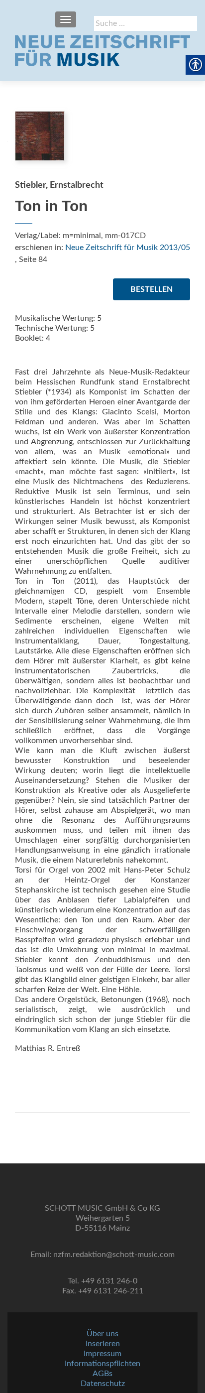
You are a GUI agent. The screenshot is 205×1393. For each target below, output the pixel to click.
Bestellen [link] (151, 289)
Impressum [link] (102, 1354)
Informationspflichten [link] (102, 1364)
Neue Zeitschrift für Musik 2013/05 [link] (127, 248)
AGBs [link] (102, 1374)
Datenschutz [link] (103, 1384)
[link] (102, 50)
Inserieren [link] (103, 1344)
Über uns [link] (102, 1334)
